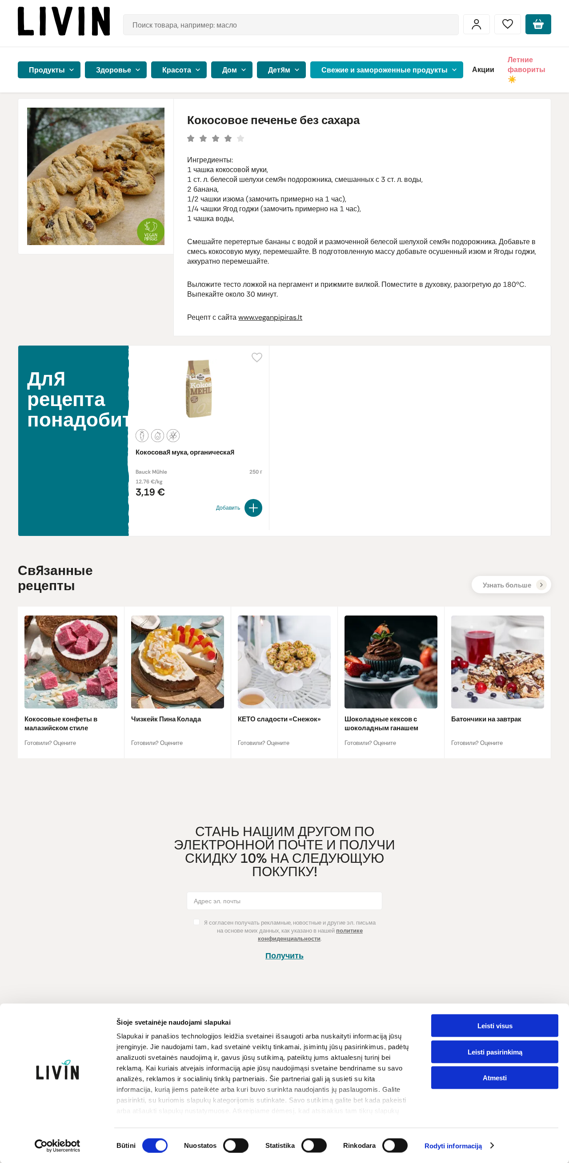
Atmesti (495, 1078)
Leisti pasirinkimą (495, 1051)
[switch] (235, 1145)
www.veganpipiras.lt (270, 317)
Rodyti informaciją (453, 1146)
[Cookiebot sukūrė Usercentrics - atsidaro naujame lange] (57, 1145)
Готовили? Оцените (50, 743)
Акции (483, 69)
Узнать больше (507, 585)
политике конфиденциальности (310, 934)
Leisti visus (495, 1026)
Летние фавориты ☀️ (526, 69)
